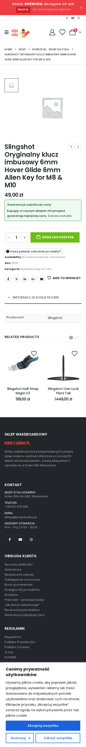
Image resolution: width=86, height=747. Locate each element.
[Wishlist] (62, 32)
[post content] (29, 365)
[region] (43, 704)
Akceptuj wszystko (43, 725)
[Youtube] (72, 18)
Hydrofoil (26, 269)
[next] (78, 147)
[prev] (71, 147)
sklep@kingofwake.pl (21, 517)
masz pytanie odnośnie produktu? (35, 251)
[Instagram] (78, 18)
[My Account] (52, 32)
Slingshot (55, 318)
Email (41, 279)
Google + (33, 279)
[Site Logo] (21, 32)
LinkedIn (25, 279)
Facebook (8, 279)
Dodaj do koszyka (58, 237)
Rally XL (23, 9)
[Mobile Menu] (7, 32)
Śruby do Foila (42, 269)
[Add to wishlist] (40, 353)
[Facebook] (67, 18)
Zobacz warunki (60, 216)
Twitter (16, 279)
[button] (71, 338)
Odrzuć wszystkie (58, 738)
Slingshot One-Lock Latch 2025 (70, 390)
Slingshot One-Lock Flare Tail (29, 390)
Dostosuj (18, 738)
